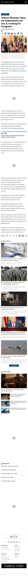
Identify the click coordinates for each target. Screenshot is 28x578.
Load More (14, 366)
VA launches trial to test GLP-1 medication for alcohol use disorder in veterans (13, 259)
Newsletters (17, 547)
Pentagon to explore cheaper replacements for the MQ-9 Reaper (13, 357)
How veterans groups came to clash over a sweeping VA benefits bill (12, 308)
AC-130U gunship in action (8, 481)
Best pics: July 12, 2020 (7, 477)
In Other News (5, 241)
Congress (5, 14)
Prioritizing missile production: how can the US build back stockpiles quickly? (18, 408)
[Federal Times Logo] (9, 2)
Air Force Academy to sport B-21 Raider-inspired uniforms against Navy (12, 390)
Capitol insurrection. (18, 128)
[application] (14, 381)
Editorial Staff (4, 561)
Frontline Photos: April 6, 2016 (9, 473)
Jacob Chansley (5, 62)
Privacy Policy (4, 547)
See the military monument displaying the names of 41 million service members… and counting (18, 395)
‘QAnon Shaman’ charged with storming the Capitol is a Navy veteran (13, 136)
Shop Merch (17, 549)
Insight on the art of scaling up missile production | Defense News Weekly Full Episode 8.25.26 (18, 402)
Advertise (3, 555)
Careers (16, 557)
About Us (17, 555)
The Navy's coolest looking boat (9, 466)
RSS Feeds (17, 550)
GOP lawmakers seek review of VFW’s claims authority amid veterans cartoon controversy (13, 333)
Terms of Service (5, 549)
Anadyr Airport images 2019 (8, 470)
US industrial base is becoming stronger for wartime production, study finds (13, 283)
